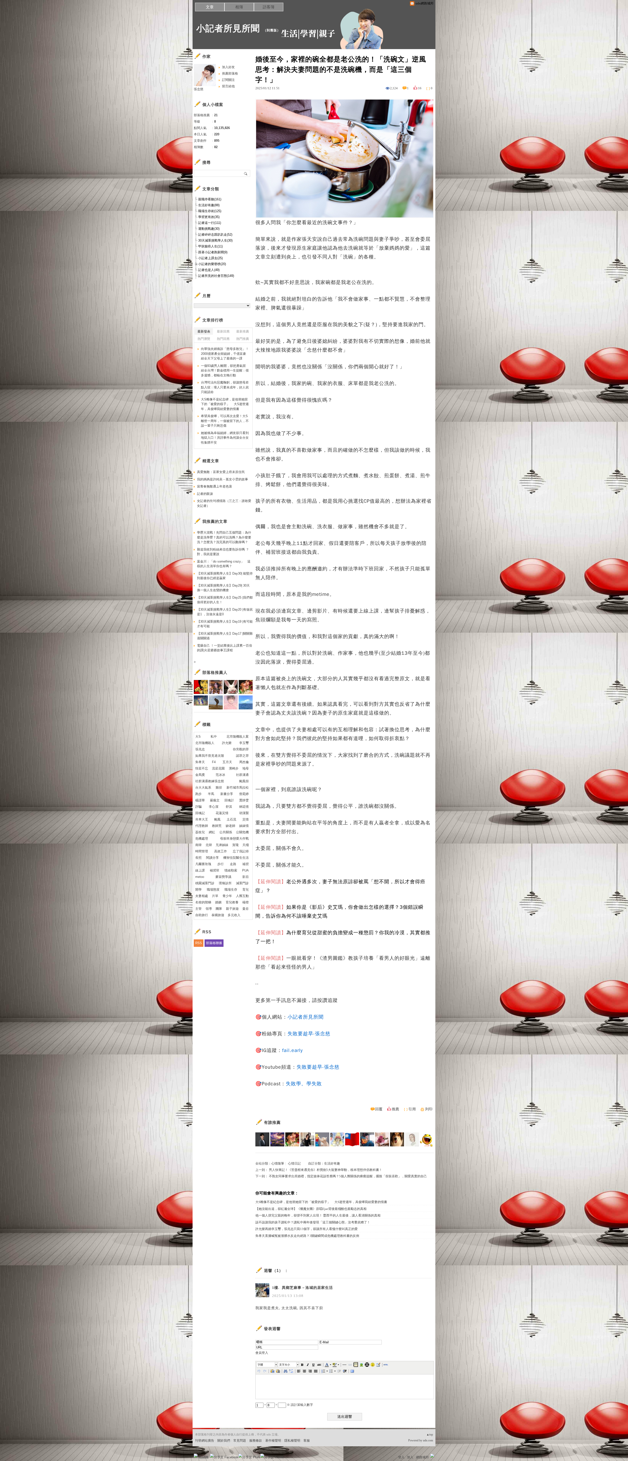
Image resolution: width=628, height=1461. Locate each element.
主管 (198, 908)
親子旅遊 (232, 908)
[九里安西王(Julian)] (397, 1139)
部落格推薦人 (214, 672)
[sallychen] (382, 1139)
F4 (214, 762)
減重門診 (242, 883)
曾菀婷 (244, 794)
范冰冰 (220, 775)
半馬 (211, 794)
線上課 (200, 870)
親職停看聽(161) (209, 199)
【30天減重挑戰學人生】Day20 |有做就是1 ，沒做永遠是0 (225, 612)
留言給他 (228, 86)
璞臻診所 (225, 883)
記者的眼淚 (205, 494)
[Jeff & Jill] (367, 1139)
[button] (267, 1364)
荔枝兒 (200, 832)
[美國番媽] (292, 1139)
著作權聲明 (273, 1440)
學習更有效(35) (209, 217)
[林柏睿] (262, 1139)
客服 (306, 1440)
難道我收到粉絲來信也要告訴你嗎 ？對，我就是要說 (223, 552)
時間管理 (201, 851)
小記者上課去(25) (210, 258)
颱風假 (244, 781)
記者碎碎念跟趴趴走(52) (215, 234)
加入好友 (228, 67)
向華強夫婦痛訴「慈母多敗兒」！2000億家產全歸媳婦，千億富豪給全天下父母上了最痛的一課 (225, 353)
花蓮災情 (222, 813)
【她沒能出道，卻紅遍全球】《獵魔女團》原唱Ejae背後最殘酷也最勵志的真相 (310, 1209)
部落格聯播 (214, 943)
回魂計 (229, 800)
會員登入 (261, 1353)
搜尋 (246, 173)
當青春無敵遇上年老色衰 (214, 486)
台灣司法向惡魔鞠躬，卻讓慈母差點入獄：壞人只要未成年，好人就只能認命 (225, 387)
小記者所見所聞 (228, 28)
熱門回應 (223, 339)
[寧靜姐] (337, 1139)
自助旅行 (201, 915)
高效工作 (220, 851)
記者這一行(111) (209, 223)
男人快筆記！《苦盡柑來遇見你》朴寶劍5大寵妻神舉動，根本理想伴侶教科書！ (325, 1170)
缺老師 (230, 826)
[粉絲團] (196, 1456)
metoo (199, 877)
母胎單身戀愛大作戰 (234, 838)
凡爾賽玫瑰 (203, 864)
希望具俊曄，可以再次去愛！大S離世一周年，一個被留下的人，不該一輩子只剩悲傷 (225, 420)
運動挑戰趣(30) (209, 229)
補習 (245, 864)
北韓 (209, 845)
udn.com (428, 1440)
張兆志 (200, 749)
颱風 (217, 819)
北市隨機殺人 (204, 743)
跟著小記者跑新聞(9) (212, 252)
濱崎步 (233, 768)
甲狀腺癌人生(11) (210, 246)
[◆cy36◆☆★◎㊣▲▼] (427, 1139)
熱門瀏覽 (203, 339)
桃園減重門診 (204, 883)
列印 (428, 1109)
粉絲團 (204, 1457)
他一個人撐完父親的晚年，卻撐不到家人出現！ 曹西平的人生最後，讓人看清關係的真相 (317, 1215)
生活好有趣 (332, 1163)
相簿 (239, 7)
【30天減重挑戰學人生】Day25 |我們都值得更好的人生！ (225, 600)
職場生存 (230, 889)
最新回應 (223, 331)
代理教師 (201, 826)
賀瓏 (235, 845)
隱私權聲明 (292, 1440)
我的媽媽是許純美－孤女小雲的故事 (222, 479)
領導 (209, 908)
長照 (198, 857)
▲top (429, 1434)
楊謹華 (200, 800)
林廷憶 (244, 806)
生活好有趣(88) (209, 205)
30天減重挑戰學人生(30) (215, 240)
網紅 (212, 832)
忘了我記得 (241, 851)
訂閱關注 (228, 80)
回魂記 (200, 813)
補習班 (214, 870)
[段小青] (412, 1139)
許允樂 (227, 743)
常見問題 (239, 1440)
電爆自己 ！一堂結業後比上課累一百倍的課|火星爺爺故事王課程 (224, 648)
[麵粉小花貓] (322, 1139)
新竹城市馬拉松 (237, 787)
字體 (260, 1364)
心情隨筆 (277, 1163)
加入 (410, 1457)
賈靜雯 (244, 800)
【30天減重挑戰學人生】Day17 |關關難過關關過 (225, 636)
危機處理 (201, 838)
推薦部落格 (230, 73)
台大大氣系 (203, 787)
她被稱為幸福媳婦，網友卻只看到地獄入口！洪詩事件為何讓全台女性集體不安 (225, 437)
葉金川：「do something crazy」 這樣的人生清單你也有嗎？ (223, 564)
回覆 (378, 1109)
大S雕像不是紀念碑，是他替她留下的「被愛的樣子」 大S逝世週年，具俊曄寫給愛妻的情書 (321, 1202)
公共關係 (225, 832)
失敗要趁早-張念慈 (309, 1034)
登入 (401, 1457)
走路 (233, 864)
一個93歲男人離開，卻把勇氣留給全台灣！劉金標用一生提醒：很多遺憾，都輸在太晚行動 (225, 370)
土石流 (231, 819)
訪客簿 (269, 7)
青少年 (227, 896)
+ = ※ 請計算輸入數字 (288, 1405)
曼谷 (245, 908)
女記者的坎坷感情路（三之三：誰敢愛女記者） (224, 503)
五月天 (227, 762)
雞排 (219, 787)
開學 (198, 889)
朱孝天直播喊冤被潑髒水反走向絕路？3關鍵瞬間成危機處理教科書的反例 (307, 1236)
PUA (245, 870)
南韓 (198, 845)
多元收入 (234, 915)
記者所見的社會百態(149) (216, 276)
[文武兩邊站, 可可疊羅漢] (352, 1139)
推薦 (395, 1109)
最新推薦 (242, 331)
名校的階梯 (203, 902)
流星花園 (218, 768)
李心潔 (213, 806)
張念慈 (198, 89)
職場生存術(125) (209, 211)
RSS (198, 943)
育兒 (245, 889)
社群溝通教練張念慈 (209, 781)
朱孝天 (200, 762)
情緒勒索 (230, 870)
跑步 (198, 794)
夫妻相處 (201, 896)
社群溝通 (242, 775)
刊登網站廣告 (204, 1440)
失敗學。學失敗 (304, 1084)
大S (198, 736)
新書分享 (226, 794)
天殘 (245, 845)
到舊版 (272, 30)
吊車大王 (201, 819)
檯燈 (245, 902)
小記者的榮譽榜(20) (212, 264)
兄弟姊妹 (222, 845)
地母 (245, 768)
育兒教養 (232, 902)
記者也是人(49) (209, 270)
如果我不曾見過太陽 (209, 755)
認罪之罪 (242, 755)
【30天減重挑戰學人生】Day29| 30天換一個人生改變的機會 (223, 588)
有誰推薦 (272, 1122)
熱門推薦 (242, 339)
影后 (245, 877)
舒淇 (229, 806)
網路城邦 (422, 1457)
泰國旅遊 (217, 915)
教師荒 (217, 826)
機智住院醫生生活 (236, 857)
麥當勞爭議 (223, 877)
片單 (215, 896)
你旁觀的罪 (241, 749)
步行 (220, 864)
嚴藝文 (215, 800)
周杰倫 (244, 762)
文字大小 (284, 1364)
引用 (412, 1109)
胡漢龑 (244, 813)
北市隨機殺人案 (237, 736)
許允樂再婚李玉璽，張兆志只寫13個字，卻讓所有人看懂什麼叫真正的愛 (306, 1229)
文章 (210, 7)
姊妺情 (244, 826)
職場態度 (213, 889)
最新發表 (203, 331)
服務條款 (255, 1440)
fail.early (292, 1050)
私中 (213, 736)
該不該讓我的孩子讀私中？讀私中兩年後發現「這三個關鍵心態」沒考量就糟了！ (312, 1222)
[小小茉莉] (307, 1139)
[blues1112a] (277, 1139)
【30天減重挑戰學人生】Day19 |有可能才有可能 (225, 624)
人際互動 (242, 896)
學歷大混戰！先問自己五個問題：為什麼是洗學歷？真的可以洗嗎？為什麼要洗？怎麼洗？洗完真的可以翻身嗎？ (224, 537)
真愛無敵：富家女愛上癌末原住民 (221, 472)
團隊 (219, 908)
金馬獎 (200, 775)
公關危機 (242, 832)
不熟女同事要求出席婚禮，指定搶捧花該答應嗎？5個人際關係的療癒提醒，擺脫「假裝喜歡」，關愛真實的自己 (348, 1176)
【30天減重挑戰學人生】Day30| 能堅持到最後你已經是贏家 (225, 576)
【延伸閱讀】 (270, 882)
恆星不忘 (201, 768)
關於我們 (223, 1440)
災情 (245, 819)
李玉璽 (244, 743)
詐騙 (198, 806)
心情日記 (294, 1163)
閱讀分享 (212, 857)
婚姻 (218, 902)
